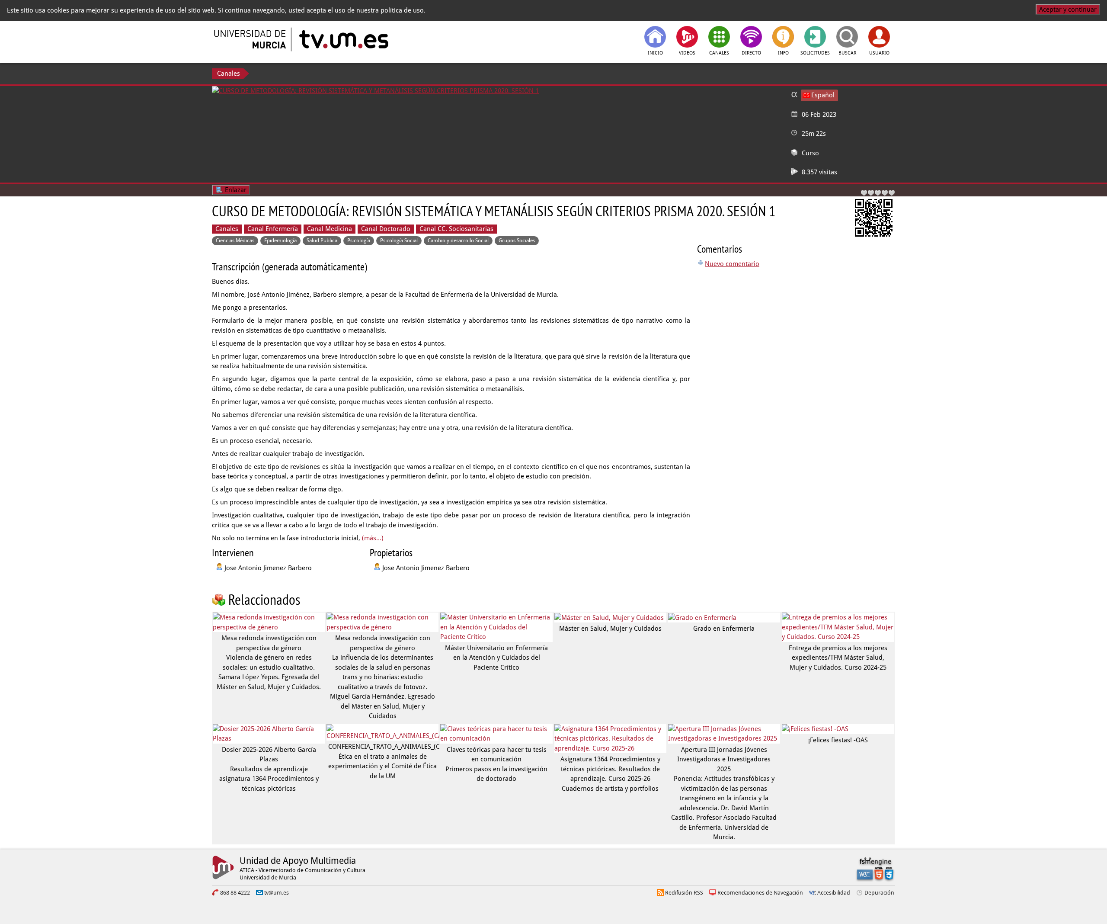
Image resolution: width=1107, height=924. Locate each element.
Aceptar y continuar (1068, 9)
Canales (228, 73)
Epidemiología (280, 240)
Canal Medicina (329, 229)
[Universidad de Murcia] (251, 39)
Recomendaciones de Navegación (760, 892)
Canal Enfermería (272, 229)
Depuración (879, 892)
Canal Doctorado (385, 229)
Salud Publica (322, 240)
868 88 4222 (235, 892)
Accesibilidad (833, 892)
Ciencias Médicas (235, 240)
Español (823, 95)
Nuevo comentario (732, 264)
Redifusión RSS (684, 892)
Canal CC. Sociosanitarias (456, 229)
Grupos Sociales (517, 240)
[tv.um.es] (342, 39)
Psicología (358, 240)
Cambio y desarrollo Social (458, 240)
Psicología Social (399, 240)
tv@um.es (276, 892)
